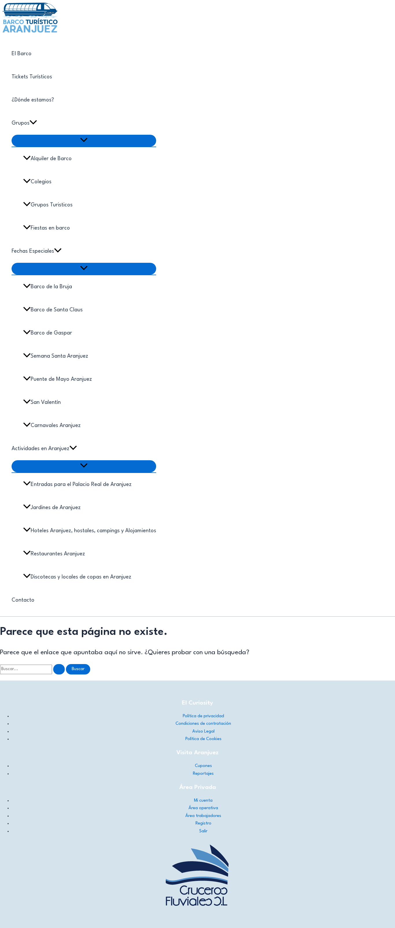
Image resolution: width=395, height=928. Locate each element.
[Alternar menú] (84, 141)
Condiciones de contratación (203, 724)
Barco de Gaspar (51, 333)
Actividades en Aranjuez (40, 448)
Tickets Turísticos (32, 77)
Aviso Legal (203, 731)
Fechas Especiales (33, 251)
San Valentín (46, 402)
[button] (33, 123)
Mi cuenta (203, 800)
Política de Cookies (203, 739)
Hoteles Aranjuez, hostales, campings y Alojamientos (93, 530)
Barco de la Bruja (51, 286)
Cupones (203, 766)
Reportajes (203, 774)
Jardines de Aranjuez (56, 507)
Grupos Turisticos (52, 205)
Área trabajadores (203, 816)
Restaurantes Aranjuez (58, 554)
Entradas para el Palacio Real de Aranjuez (81, 484)
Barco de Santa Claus (57, 310)
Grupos (20, 123)
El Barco (22, 53)
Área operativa (203, 808)
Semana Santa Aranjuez (59, 356)
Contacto (23, 600)
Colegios (41, 181)
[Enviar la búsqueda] (59, 669)
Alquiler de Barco (51, 158)
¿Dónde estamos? (33, 100)
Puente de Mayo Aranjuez (61, 379)
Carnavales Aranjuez (56, 425)
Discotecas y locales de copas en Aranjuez (81, 577)
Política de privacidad (203, 716)
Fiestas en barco (50, 228)
